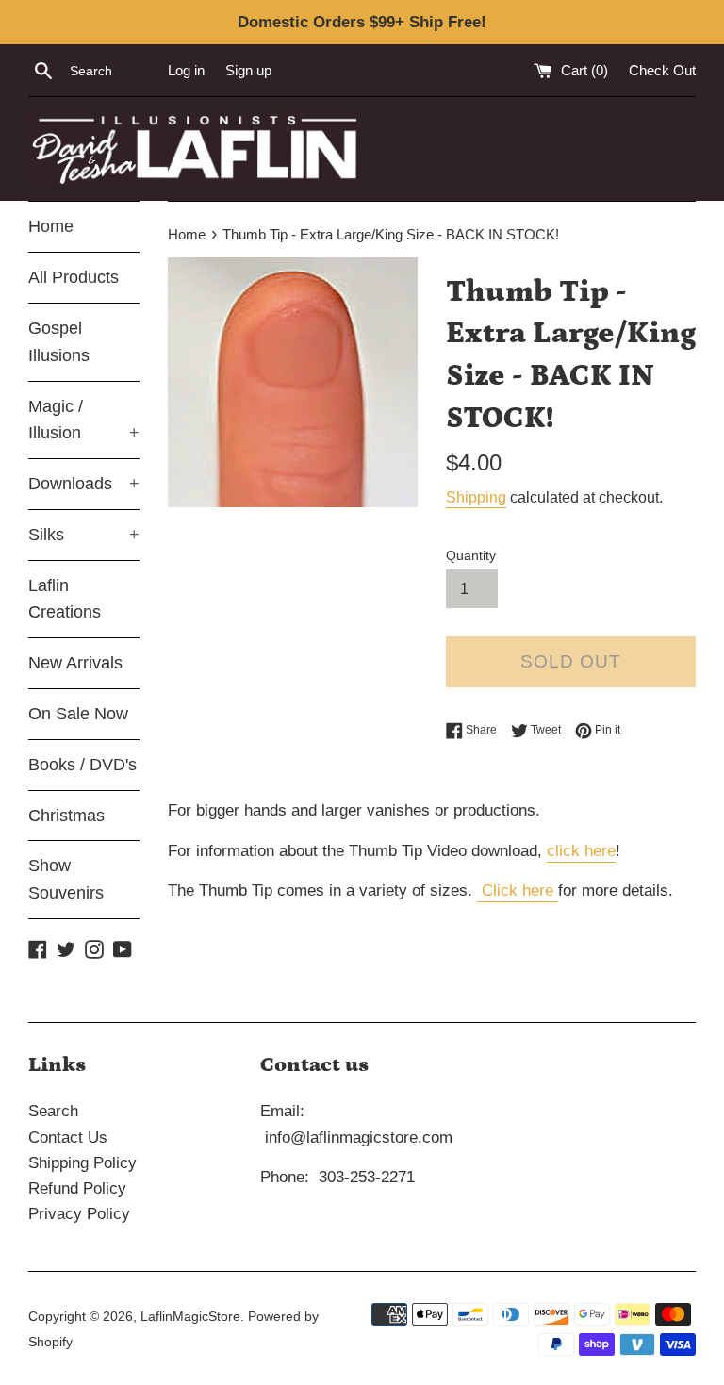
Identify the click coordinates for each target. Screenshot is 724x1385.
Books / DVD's (82, 764)
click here (581, 851)
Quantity (471, 556)
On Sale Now (78, 713)
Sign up (248, 70)
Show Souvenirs (66, 879)
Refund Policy (77, 1188)
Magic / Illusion (84, 420)
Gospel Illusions (59, 342)
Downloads (84, 483)
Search (53, 1111)
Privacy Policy (79, 1214)
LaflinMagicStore (190, 1317)
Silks (84, 534)
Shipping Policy (82, 1163)
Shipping (476, 497)
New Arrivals (75, 662)
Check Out (662, 70)
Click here (517, 890)
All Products (73, 277)
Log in (186, 70)
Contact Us (67, 1137)
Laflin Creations (64, 599)
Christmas (66, 815)
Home (51, 226)
